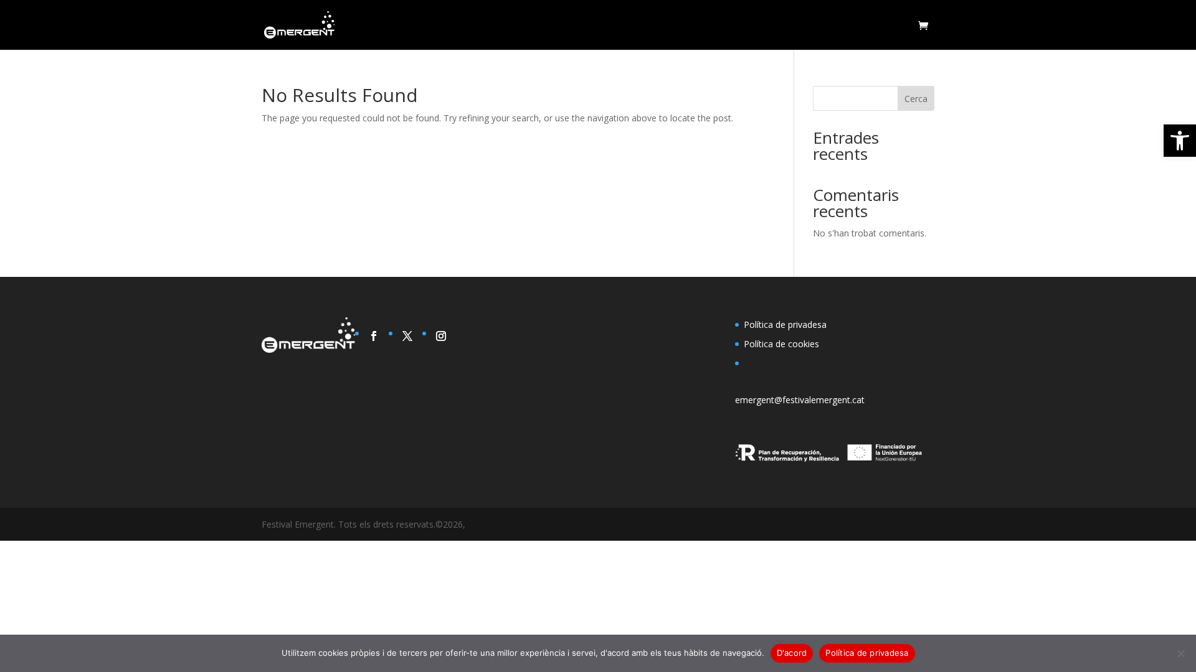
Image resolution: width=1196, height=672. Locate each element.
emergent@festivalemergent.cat (800, 400)
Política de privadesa (785, 324)
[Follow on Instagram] (441, 336)
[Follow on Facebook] (374, 336)
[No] (1180, 653)
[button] (1180, 140)
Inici (895, 25)
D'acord (792, 653)
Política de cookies (781, 344)
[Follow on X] (407, 336)
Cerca (916, 99)
